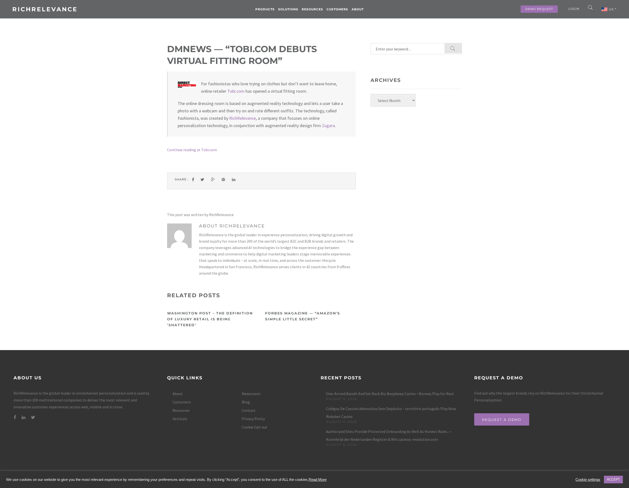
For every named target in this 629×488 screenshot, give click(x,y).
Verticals (179, 418)
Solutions (288, 9)
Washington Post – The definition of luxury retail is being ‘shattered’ (210, 319)
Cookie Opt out (254, 427)
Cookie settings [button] (587, 480)
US (612, 9)
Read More (318, 480)
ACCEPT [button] (613, 479)
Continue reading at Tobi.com (192, 149)
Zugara (328, 125)
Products (265, 9)
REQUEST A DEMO (501, 419)
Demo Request (539, 9)
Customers (337, 9)
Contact (249, 410)
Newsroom (251, 393)
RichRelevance (45, 9)
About (358, 9)
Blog (246, 401)
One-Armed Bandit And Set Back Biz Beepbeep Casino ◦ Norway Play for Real (390, 393)
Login (573, 9)
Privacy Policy (253, 418)
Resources (312, 9)
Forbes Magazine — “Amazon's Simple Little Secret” (302, 316)
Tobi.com (235, 91)
